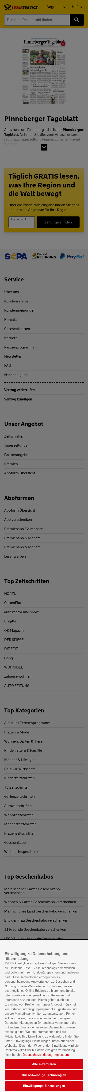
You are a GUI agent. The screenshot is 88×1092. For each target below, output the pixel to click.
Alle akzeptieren (44, 1064)
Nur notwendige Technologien (44, 1075)
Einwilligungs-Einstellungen (44, 1086)
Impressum (61, 1054)
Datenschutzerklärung (37, 1054)
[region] (44, 1016)
